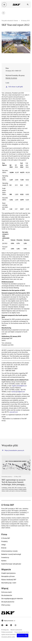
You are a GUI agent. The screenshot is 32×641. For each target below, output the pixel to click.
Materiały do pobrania (11, 78)
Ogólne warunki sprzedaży (8, 634)
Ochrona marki (6, 592)
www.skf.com (13, 412)
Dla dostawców (6, 595)
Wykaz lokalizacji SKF (8, 579)
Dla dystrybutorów (7, 602)
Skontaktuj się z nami (8, 583)
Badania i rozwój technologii (11, 554)
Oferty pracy (5, 605)
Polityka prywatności (7, 632)
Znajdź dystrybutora (8, 573)
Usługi (3, 544)
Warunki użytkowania (16, 629)
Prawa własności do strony (22, 632)
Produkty (4, 541)
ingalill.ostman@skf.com (19, 386)
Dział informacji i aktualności (11, 564)
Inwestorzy (5, 557)
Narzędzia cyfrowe (8, 576)
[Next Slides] (26, 479)
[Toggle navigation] (4, 4)
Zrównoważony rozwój (9, 551)
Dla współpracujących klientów (12, 598)
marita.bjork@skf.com (18, 391)
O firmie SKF (5, 538)
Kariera (3, 561)
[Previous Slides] (6, 479)
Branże (3, 548)
